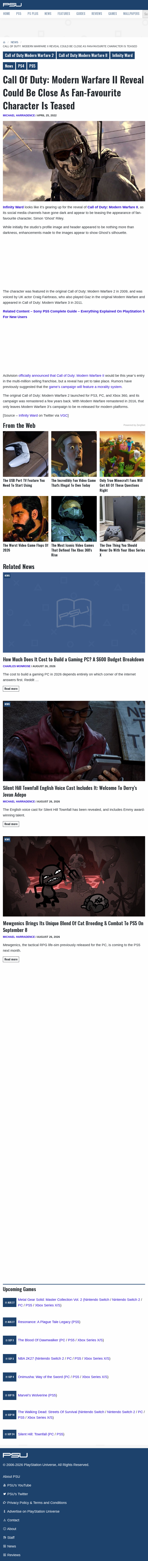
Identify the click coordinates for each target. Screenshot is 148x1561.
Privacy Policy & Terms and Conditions (36, 1503)
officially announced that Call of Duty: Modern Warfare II (61, 376)
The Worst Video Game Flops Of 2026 (25, 548)
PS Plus (33, 13)
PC (20, 1305)
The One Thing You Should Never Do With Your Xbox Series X (122, 550)
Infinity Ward (122, 55)
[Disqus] (74, 1121)
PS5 (18, 13)
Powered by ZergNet (134, 425)
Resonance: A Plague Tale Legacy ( (45, 1322)
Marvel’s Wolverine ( (33, 1395)
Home (6, 13)
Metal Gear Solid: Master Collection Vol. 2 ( (51, 1300)
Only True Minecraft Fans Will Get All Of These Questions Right (121, 485)
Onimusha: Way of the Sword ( (41, 1377)
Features (64, 13)
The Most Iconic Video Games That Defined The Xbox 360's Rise (72, 550)
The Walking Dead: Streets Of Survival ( (48, 1412)
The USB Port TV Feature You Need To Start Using (24, 483)
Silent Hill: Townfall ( (33, 1434)
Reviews (97, 13)
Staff (10, 1538)
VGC (64, 415)
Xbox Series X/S (47, 1305)
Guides (80, 13)
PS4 (21, 66)
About (11, 1529)
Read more (11, 689)
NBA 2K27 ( (27, 1358)
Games (112, 13)
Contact (12, 1520)
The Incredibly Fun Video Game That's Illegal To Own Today (73, 483)
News (48, 13)
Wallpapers (131, 13)
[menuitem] (6, 14)
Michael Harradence (19, 115)
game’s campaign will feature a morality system (85, 387)
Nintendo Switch (96, 1300)
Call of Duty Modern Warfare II (83, 55)
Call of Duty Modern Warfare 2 (29, 55)
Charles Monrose (16, 666)
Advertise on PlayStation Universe (33, 1511)
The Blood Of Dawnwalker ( (39, 1340)
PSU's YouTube (18, 1485)
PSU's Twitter (17, 1494)
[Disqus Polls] (74, 1019)
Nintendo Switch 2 (126, 1300)
